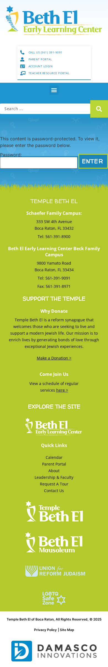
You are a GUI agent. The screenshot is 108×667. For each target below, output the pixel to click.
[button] (54, 90)
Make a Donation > (54, 358)
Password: (11, 154)
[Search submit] (99, 109)
